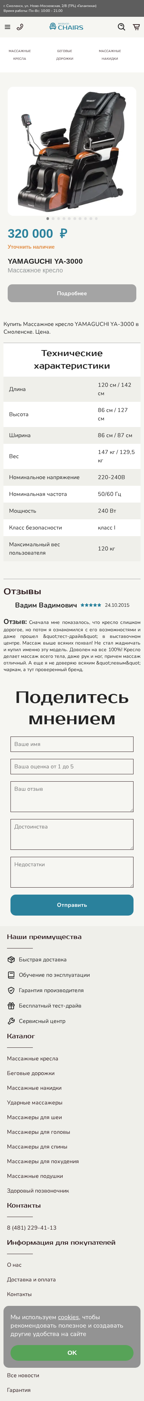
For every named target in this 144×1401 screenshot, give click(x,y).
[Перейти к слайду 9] (90, 218)
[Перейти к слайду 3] (58, 218)
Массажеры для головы (38, 1132)
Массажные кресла (32, 1058)
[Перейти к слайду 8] (85, 218)
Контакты (19, 1294)
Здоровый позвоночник (38, 1191)
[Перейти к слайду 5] (69, 218)
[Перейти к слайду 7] (80, 218)
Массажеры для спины (37, 1147)
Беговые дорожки (31, 1073)
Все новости (23, 1375)
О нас (14, 1265)
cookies (68, 1317)
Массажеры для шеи (34, 1117)
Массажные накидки (34, 1088)
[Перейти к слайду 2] (53, 218)
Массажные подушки (35, 1176)
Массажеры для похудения (43, 1161)
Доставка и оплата (31, 1279)
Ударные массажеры (35, 1103)
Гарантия (19, 1390)
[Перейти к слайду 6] (74, 218)
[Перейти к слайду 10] (96, 218)
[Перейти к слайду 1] (47, 218)
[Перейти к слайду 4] (64, 218)
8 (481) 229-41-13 (32, 1228)
